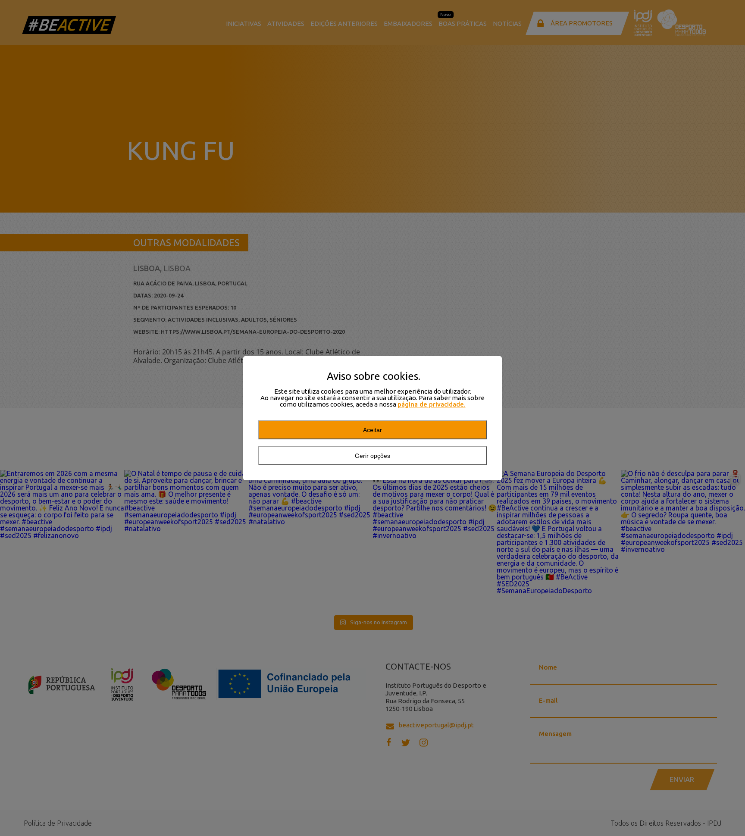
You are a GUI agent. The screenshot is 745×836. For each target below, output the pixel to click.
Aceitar (372, 429)
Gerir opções (372, 455)
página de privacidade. (432, 404)
